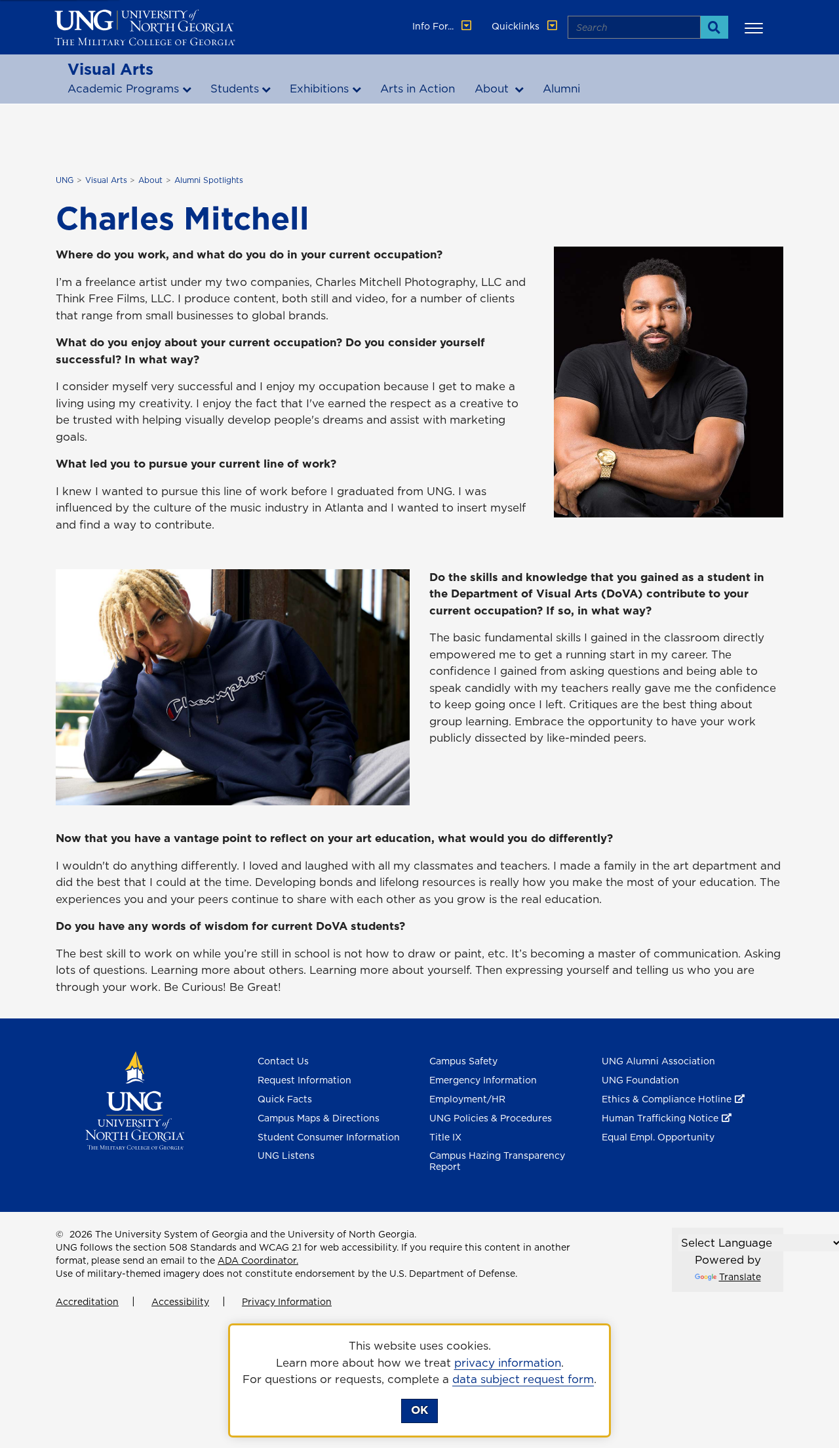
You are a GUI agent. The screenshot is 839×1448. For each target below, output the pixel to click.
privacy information (507, 1363)
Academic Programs (123, 88)
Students (234, 88)
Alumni (561, 88)
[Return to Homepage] (134, 1100)
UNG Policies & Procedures (490, 1118)
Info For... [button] (434, 26)
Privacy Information (287, 1301)
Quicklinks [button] (517, 26)
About (493, 88)
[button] (755, 27)
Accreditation (87, 1301)
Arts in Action (417, 88)
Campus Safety (463, 1061)
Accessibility (180, 1301)
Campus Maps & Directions (319, 1118)
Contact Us (283, 1061)
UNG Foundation (640, 1080)
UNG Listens (286, 1155)
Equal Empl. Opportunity (658, 1137)
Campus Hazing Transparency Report (497, 1161)
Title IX (445, 1137)
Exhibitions (319, 88)
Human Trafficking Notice (660, 1118)
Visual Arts (110, 69)
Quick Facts (285, 1099)
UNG (64, 180)
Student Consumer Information (329, 1137)
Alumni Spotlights (208, 180)
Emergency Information (483, 1080)
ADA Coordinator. (258, 1260)
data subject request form (523, 1379)
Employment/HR (467, 1099)
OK (419, 1410)
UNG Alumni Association (658, 1061)
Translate (740, 1276)
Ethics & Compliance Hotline (667, 1099)
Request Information (304, 1080)
